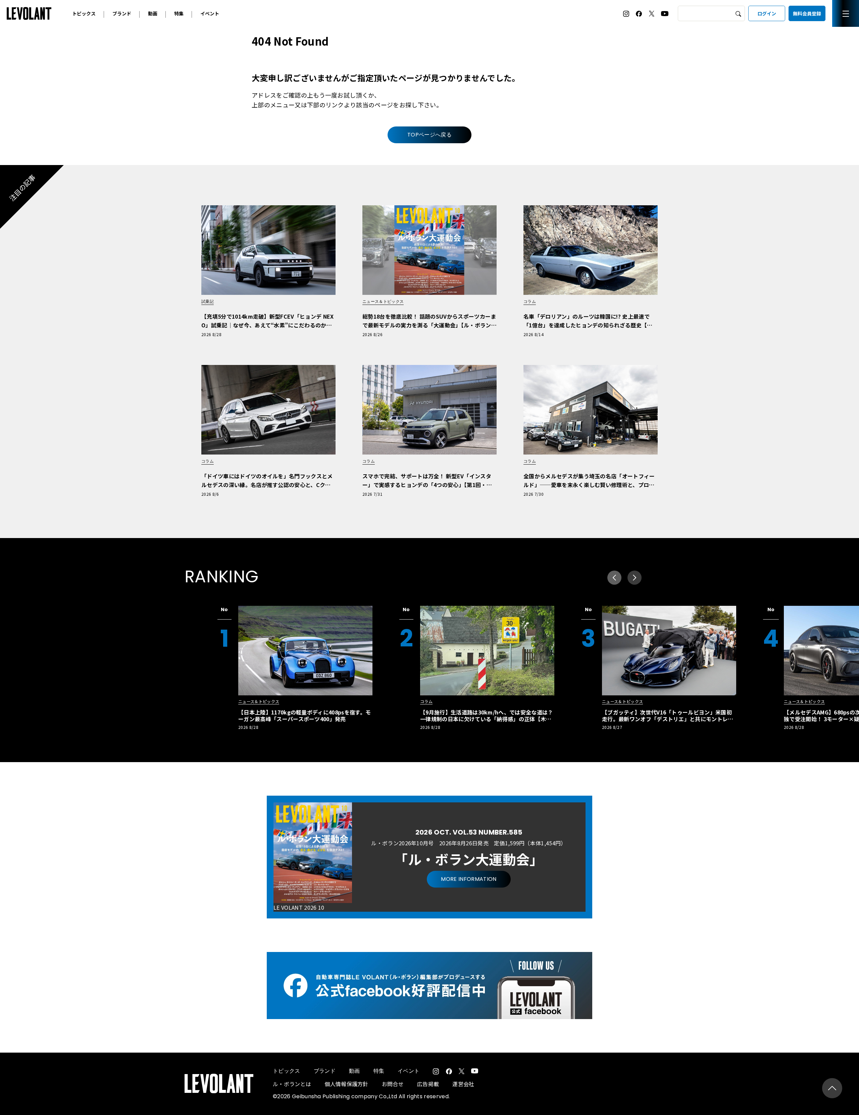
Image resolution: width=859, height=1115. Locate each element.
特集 (179, 13)
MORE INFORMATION (468, 879)
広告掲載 (428, 1084)
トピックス (84, 13)
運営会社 (463, 1084)
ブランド (121, 13)
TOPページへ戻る (429, 135)
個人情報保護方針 (346, 1084)
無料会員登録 (807, 13)
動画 (152, 13)
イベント (209, 13)
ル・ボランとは (292, 1084)
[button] (634, 578)
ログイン (766, 13)
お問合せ (393, 1084)
